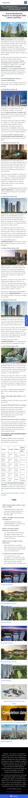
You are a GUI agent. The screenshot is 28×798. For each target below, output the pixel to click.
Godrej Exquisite (7, 584)
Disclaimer (18, 791)
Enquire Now (26, 320)
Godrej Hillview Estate (9, 603)
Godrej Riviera (6, 622)
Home (2, 6)
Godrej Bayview (6, 741)
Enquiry (15, 796)
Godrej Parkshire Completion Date (13, 722)
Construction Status (11, 6)
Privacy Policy (11, 791)
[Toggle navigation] (25, 2)
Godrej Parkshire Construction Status (14, 702)
